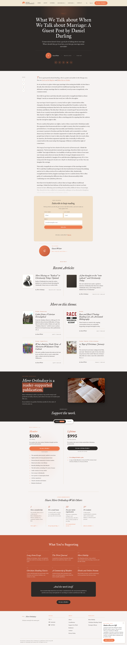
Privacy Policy (72, 633)
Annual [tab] (59, 421)
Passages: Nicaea (92, 625)
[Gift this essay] (67, 62)
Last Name (67, 212)
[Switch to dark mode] (71, 62)
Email (46, 219)
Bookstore (71, 628)
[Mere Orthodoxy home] (28, 3)
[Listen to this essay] (55, 62)
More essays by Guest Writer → (59, 251)
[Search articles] (86, 3)
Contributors (72, 622)
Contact (79, 3)
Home (39, 3)
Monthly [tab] (70, 421)
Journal (52, 3)
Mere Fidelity (91, 619)
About (45, 3)
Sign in (91, 3)
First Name (47, 212)
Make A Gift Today (109, 640)
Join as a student (88, 526)
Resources (61, 3)
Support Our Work (73, 625)
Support (71, 3)
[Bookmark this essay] (59, 62)
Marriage (63, 13)
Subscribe (63, 227)
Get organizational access (70, 525)
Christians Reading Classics (95, 622)
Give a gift (34, 526)
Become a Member (101, 3)
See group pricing (53, 526)
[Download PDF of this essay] (63, 62)
